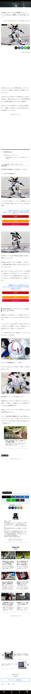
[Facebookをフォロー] (15, 507)
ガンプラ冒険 (5, 455)
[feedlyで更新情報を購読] (18, 507)
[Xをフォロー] (12, 507)
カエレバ (18, 213)
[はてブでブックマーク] (22, 47)
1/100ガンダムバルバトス (10, 155)
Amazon (15, 221)
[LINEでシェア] (25, 47)
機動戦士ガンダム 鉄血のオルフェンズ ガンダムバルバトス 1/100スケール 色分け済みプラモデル (15, 286)
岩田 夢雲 (16, 519)
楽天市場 (15, 216)
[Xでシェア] (16, 47)
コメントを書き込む (16, 680)
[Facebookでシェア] (19, 47)
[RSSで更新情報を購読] (21, 507)
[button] (28, 47)
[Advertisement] (15, 69)
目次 (6, 152)
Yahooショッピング (15, 224)
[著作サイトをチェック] (9, 507)
